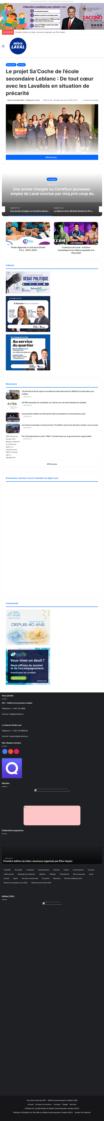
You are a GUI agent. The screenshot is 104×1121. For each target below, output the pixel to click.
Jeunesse (91, 870)
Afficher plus (51, 157)
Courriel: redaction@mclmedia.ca (15, 736)
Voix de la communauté (30, 878)
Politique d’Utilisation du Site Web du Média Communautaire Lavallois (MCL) (43, 1112)
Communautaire (43, 870)
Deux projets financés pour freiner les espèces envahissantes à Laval (42, 32)
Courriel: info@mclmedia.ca (12, 714)
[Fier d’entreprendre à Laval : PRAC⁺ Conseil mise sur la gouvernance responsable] (13, 447)
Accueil (30, 1104)
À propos (57, 1104)
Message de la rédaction (26, 874)
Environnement (78, 870)
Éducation (11, 65)
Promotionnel (64, 874)
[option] (52, 191)
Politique (52, 874)
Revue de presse (79, 874)
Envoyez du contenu (43, 1104)
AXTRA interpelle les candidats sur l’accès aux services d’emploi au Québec (54, 402)
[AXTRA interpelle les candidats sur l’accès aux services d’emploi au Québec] (13, 406)
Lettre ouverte (9, 874)
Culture (66, 870)
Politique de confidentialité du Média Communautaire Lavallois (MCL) (52, 1108)
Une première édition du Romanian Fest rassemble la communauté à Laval (53, 414)
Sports (15, 878)
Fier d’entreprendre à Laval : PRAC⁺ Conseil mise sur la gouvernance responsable (56, 436)
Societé (6, 878)
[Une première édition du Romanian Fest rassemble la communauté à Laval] (13, 417)
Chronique (30, 870)
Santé (91, 874)
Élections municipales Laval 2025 (15, 883)
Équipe (65, 1104)
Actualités (52, 179)
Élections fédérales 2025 (73, 878)
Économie (45, 878)
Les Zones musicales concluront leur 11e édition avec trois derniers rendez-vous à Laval (60, 425)
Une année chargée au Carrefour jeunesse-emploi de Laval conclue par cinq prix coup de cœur (52, 193)
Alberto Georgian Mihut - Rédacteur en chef (23, 100)
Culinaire (56, 870)
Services (73, 1104)
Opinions (42, 874)
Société (21, 65)
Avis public (18, 870)
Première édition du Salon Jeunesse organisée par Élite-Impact (37, 861)
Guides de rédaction (83, 1112)
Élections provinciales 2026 (41, 883)
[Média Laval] (18, 46)
